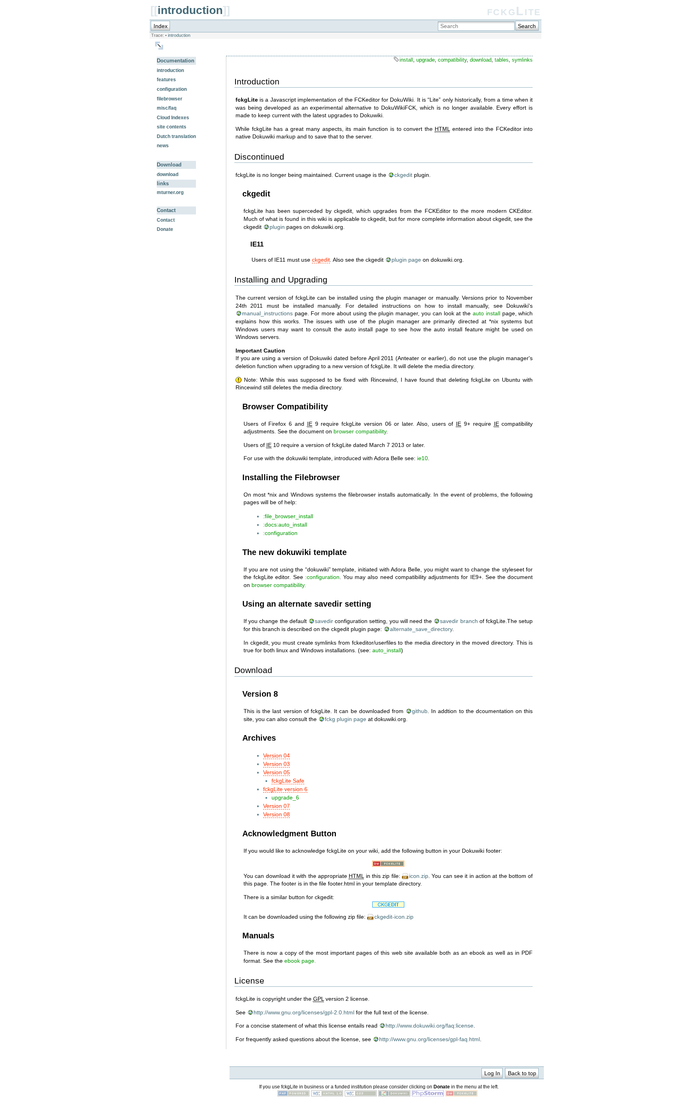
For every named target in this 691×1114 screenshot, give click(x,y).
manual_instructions (267, 313)
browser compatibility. (278, 585)
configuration (172, 89)
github (419, 711)
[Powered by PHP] (294, 1094)
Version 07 (276, 806)
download (167, 174)
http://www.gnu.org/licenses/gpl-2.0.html (304, 1012)
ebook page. (300, 961)
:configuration (280, 533)
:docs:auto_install (285, 524)
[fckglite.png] (388, 864)
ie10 (422, 458)
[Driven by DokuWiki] (394, 1094)
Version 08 (276, 814)
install (406, 60)
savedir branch (458, 621)
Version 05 (276, 772)
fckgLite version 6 (285, 789)
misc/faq (166, 108)
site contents (171, 127)
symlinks (522, 60)
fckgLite (514, 11)
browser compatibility (360, 431)
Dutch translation (176, 136)
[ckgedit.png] (388, 905)
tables (502, 60)
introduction (190, 10)
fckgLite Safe (288, 780)
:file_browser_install (288, 516)
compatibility (452, 60)
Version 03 (276, 764)
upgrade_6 (285, 797)
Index (161, 26)
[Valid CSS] (361, 1094)
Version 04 (276, 755)
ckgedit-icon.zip (393, 917)
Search (527, 26)
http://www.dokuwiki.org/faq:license (429, 1025)
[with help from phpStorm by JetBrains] (428, 1094)
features (166, 79)
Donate (165, 229)
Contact (166, 220)
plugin (277, 227)
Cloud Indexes (173, 117)
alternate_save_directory (421, 629)
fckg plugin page (345, 719)
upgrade (425, 60)
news (163, 145)
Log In (492, 1073)
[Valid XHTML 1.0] (327, 1094)
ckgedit (403, 175)
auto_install (386, 650)
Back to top (522, 1073)
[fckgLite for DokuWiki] (461, 1094)
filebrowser (169, 99)
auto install (486, 313)
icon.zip (418, 876)
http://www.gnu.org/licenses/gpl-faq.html (429, 1039)
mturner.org (170, 192)
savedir (324, 621)
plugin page (406, 259)
